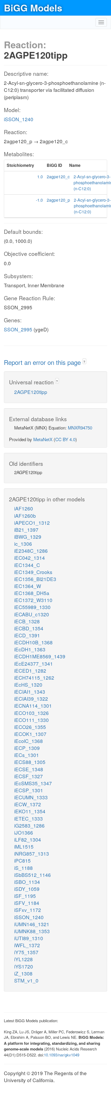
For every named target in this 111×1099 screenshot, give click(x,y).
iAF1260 (23, 508)
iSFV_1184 (26, 902)
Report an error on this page (43, 362)
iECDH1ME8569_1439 (39, 656)
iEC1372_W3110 (33, 599)
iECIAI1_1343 (29, 691)
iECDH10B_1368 (33, 642)
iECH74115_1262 (34, 677)
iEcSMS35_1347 (33, 783)
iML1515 (24, 846)
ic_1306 (23, 543)
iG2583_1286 (29, 825)
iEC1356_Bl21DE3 (35, 578)
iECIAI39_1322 (31, 698)
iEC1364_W (27, 585)
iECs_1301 (26, 754)
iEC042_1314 (29, 557)
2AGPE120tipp (30, 391)
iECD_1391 (27, 635)
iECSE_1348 (28, 769)
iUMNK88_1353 (32, 930)
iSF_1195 (25, 895)
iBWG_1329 (27, 536)
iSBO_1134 (27, 881)
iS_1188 (23, 867)
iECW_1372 (27, 804)
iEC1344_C (27, 564)
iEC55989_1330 (32, 606)
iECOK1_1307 (30, 733)
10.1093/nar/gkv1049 (61, 1054)
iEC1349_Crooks (33, 571)
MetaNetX (42, 439)
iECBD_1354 (28, 628)
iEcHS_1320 (28, 684)
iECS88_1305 (29, 761)
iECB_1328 (27, 621)
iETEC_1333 (28, 818)
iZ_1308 (23, 973)
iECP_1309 (27, 747)
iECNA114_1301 (33, 705)
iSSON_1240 (18, 118)
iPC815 (22, 860)
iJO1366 (23, 832)
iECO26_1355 (30, 726)
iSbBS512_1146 (32, 874)
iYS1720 (23, 966)
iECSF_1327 (28, 776)
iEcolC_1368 (28, 740)
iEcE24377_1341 (33, 663)
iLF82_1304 (27, 839)
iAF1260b (25, 515)
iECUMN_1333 (31, 797)
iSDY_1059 (26, 888)
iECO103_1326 (31, 712)
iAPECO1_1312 (32, 522)
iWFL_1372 (27, 944)
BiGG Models (33, 7)
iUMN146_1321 (31, 923)
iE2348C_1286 (31, 550)
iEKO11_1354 (29, 811)
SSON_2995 (18, 329)
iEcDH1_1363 (29, 649)
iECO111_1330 (31, 719)
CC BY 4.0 (65, 439)
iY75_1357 (26, 951)
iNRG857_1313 (31, 853)
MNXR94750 (80, 427)
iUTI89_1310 (28, 937)
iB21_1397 (26, 529)
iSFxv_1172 (27, 909)
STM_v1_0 (26, 980)
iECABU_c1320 (31, 614)
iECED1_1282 (30, 670)
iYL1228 (23, 959)
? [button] (84, 361)
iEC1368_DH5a (31, 592)
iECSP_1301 (28, 790)
